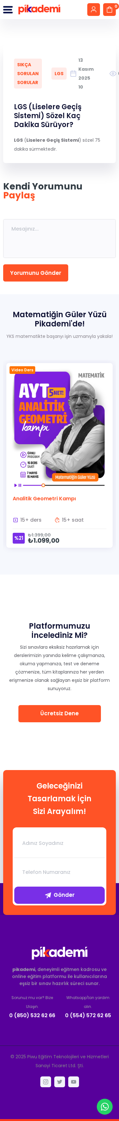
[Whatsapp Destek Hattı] (105, 1107)
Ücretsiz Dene (59, 713)
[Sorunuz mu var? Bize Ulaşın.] (32, 1006)
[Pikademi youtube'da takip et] (73, 1081)
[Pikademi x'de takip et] (59, 1081)
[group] (59, 459)
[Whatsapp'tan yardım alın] (88, 1006)
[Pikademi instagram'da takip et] (45, 1081)
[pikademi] (39, 9)
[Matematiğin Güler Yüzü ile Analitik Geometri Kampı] (59, 455)
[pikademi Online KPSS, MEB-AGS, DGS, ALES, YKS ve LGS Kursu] (59, 953)
